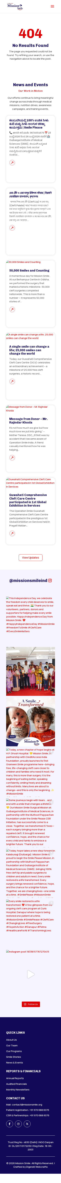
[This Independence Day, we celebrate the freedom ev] (30, 620)
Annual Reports (15, 1078)
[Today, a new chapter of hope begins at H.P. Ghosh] (30, 772)
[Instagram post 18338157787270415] (30, 974)
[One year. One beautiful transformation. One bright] (30, 721)
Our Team (12, 1045)
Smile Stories (13, 1057)
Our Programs (14, 1051)
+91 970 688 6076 (39, 1110)
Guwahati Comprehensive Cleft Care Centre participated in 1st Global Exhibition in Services (28, 500)
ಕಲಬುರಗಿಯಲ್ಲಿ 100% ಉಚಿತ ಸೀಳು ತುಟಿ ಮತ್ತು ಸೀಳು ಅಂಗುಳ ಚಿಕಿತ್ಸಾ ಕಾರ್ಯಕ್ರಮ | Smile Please (29, 124)
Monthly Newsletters (17, 1089)
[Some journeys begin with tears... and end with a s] (30, 822)
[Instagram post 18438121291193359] (30, 671)
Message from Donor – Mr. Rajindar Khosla (28, 420)
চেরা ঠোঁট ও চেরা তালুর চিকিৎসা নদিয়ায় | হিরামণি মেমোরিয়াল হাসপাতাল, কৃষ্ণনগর (30, 194)
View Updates (30, 557)
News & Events (14, 1062)
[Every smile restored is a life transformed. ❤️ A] (30, 923)
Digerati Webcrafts (37, 1167)
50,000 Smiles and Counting (29, 270)
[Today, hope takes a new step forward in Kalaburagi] (30, 873)
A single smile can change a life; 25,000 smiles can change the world (29, 350)
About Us (11, 1039)
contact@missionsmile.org (27, 1104)
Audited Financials (16, 1084)
